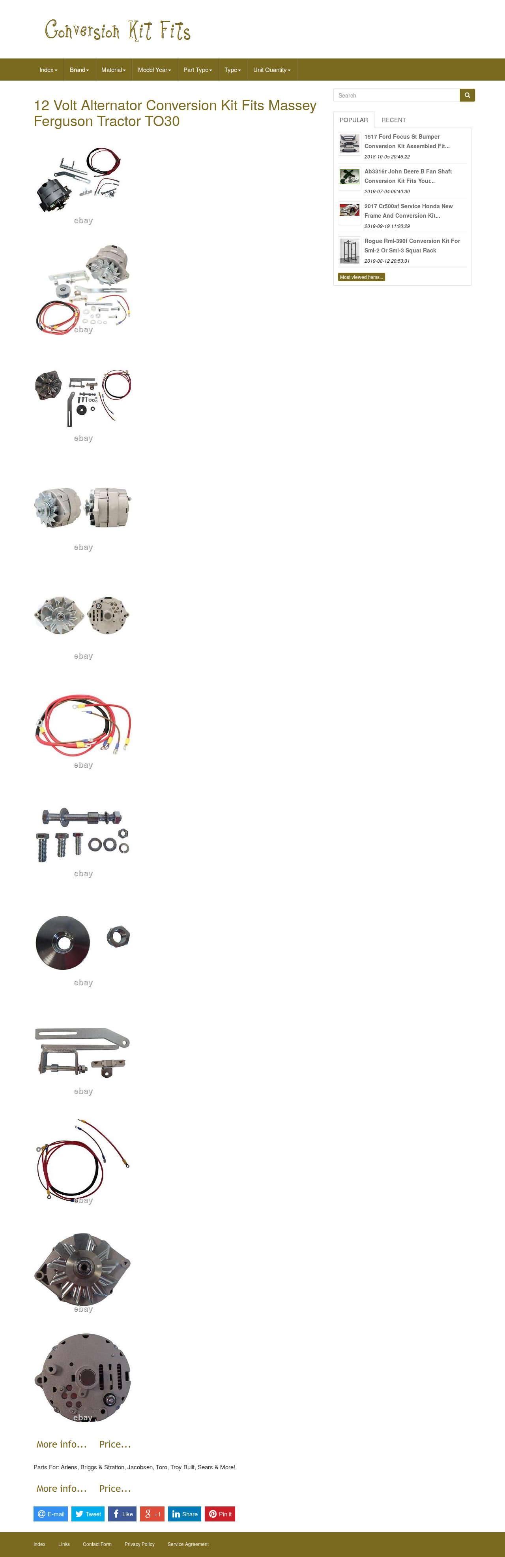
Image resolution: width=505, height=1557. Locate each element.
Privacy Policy (140, 1543)
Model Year (152, 69)
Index (46, 69)
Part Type (195, 69)
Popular (354, 119)
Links (64, 1543)
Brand (77, 69)
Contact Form (97, 1543)
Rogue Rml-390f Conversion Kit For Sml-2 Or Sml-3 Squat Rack (412, 245)
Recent (394, 119)
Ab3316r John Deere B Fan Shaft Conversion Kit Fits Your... (408, 176)
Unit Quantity (270, 69)
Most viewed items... (361, 276)
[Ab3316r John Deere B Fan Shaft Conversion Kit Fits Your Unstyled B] (349, 178)
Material (111, 69)
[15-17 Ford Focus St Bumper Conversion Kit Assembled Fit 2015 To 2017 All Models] (349, 144)
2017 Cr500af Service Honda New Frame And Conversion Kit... (409, 210)
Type (230, 69)
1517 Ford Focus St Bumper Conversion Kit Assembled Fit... (407, 141)
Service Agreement (188, 1543)
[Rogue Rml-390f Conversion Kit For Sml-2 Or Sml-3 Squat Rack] (349, 248)
